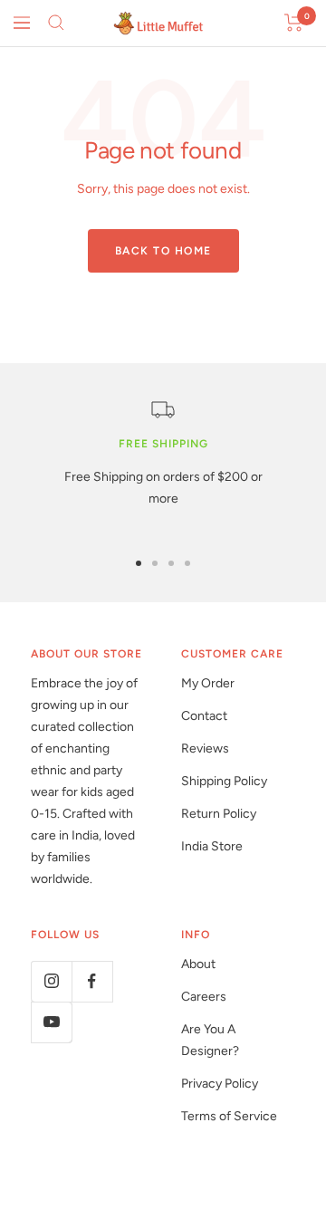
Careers (203, 996)
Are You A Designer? (210, 1040)
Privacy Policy (219, 1083)
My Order (208, 683)
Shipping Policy (224, 781)
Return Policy (218, 813)
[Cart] (293, 23)
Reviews (205, 748)
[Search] (56, 22)
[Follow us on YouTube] (51, 1022)
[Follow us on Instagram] (51, 981)
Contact (204, 716)
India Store (212, 846)
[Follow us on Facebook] (92, 981)
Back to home (163, 251)
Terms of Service (229, 1116)
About (198, 964)
